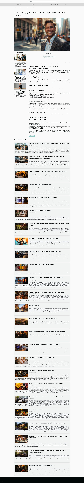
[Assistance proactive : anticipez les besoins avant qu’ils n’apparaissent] (20, 57)
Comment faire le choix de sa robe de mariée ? (42, 357)
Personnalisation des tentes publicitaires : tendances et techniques (47, 171)
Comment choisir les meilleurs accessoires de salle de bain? (46, 397)
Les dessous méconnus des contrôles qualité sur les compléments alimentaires (20, 77)
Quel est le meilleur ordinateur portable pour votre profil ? (45, 344)
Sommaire (49, 53)
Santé (42, 4)
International (31, 4)
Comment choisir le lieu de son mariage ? (40, 210)
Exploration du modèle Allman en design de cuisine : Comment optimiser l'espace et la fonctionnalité (46, 157)
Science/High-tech (54, 4)
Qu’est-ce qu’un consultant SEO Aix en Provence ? (43, 318)
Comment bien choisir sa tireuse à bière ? (40, 184)
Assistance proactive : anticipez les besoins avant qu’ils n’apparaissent (20, 63)
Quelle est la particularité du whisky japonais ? (42, 465)
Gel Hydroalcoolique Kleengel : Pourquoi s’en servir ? (43, 197)
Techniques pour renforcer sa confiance (49, 56)
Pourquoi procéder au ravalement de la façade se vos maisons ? (47, 423)
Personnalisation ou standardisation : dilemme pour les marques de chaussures (20, 92)
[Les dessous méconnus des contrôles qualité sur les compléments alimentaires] (20, 72)
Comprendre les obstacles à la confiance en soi (49, 55)
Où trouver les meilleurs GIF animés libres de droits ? (43, 238)
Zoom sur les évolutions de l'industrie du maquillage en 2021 (46, 383)
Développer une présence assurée (49, 57)
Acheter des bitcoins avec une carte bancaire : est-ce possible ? (47, 292)
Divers (65, 4)
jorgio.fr (54, 82)
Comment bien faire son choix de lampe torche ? (42, 370)
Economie (19, 4)
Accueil (15, 7)
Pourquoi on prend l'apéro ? (36, 410)
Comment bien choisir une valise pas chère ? (41, 264)
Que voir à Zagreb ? (34, 305)
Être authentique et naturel (49, 58)
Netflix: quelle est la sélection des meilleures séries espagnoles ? (47, 331)
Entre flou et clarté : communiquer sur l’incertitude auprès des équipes (49, 143)
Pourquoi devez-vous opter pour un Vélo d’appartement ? (45, 251)
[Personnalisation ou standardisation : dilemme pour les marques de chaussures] (20, 86)
